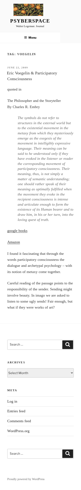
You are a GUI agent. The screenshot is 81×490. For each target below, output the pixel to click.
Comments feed (19, 421)
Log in (12, 401)
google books (17, 231)
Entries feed (16, 411)
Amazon (13, 242)
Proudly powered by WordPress (25, 479)
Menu (32, 37)
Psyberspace (30, 21)
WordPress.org (18, 431)
